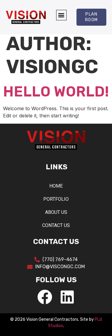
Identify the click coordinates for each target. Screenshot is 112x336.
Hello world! (56, 91)
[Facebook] (44, 296)
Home (56, 186)
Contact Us (56, 225)
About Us (56, 212)
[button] (61, 15)
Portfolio (56, 199)
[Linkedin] (67, 296)
